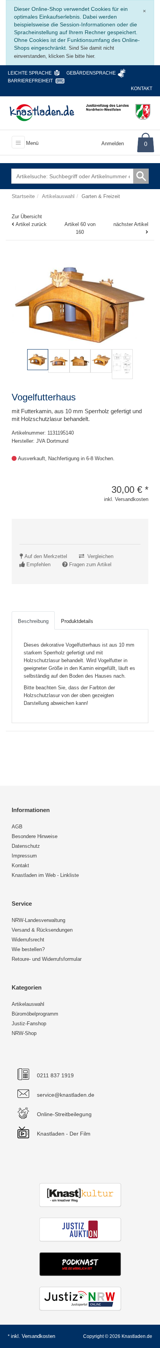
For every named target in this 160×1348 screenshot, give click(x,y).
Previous (19, 372)
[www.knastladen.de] (42, 113)
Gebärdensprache (91, 73)
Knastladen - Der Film (63, 1134)
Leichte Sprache (30, 73)
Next (142, 372)
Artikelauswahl (28, 1004)
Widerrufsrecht (28, 940)
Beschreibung (33, 621)
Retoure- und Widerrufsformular (47, 959)
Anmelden (112, 143)
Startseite (23, 196)
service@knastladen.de (65, 1095)
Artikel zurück (31, 224)
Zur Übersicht (27, 216)
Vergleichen (100, 556)
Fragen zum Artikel (90, 564)
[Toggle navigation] (18, 142)
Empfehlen (38, 564)
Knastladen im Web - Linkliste (45, 875)
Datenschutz (26, 846)
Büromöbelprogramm (35, 1014)
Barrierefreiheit (30, 80)
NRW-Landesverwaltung (38, 920)
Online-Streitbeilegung (64, 1114)
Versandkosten (38, 1336)
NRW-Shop (24, 1033)
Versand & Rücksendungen (42, 930)
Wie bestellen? (28, 949)
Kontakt (141, 88)
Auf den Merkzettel (45, 556)
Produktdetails (77, 621)
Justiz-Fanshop (29, 1023)
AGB (17, 827)
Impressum (24, 856)
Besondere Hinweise (34, 836)
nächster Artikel (130, 224)
